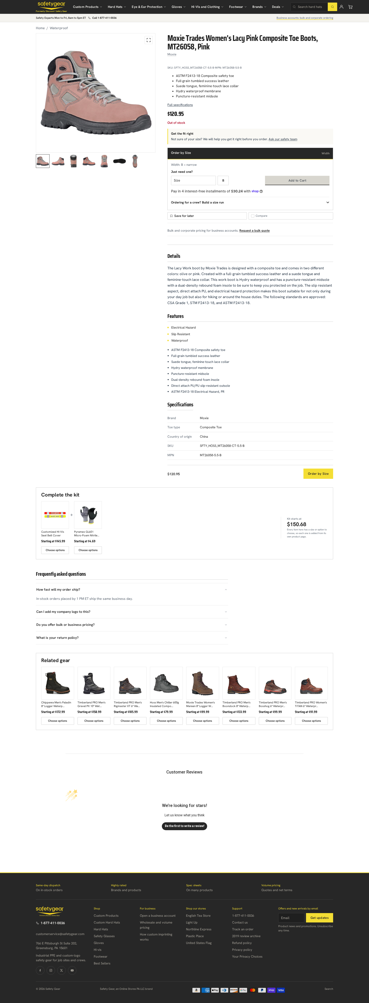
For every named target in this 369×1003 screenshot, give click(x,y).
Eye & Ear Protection (147, 7)
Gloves (177, 7)
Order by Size (318, 474)
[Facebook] (40, 970)
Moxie (171, 54)
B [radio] (223, 180)
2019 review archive (246, 936)
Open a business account (158, 916)
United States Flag (199, 943)
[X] (61, 970)
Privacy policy (242, 950)
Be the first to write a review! (184, 826)
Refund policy (242, 943)
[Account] (341, 7)
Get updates (319, 918)
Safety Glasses (104, 936)
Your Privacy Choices (247, 956)
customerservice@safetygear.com (60, 934)
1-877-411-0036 (53, 923)
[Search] (332, 7)
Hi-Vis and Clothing (205, 7)
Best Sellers (102, 963)
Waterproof (59, 28)
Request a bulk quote (254, 230)
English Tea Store (198, 916)
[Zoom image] (149, 40)
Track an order (242, 929)
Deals (276, 7)
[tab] (43, 161)
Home (40, 28)
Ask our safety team (283, 139)
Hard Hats (115, 7)
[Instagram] (51, 970)
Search (329, 989)
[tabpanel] (95, 92)
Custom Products (85, 7)
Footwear (236, 7)
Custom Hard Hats (107, 922)
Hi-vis (97, 950)
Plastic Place (195, 936)
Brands (257, 7)
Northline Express (198, 929)
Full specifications (180, 105)
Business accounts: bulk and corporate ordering (305, 18)
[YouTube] (72, 970)
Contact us (240, 922)
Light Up (192, 922)
